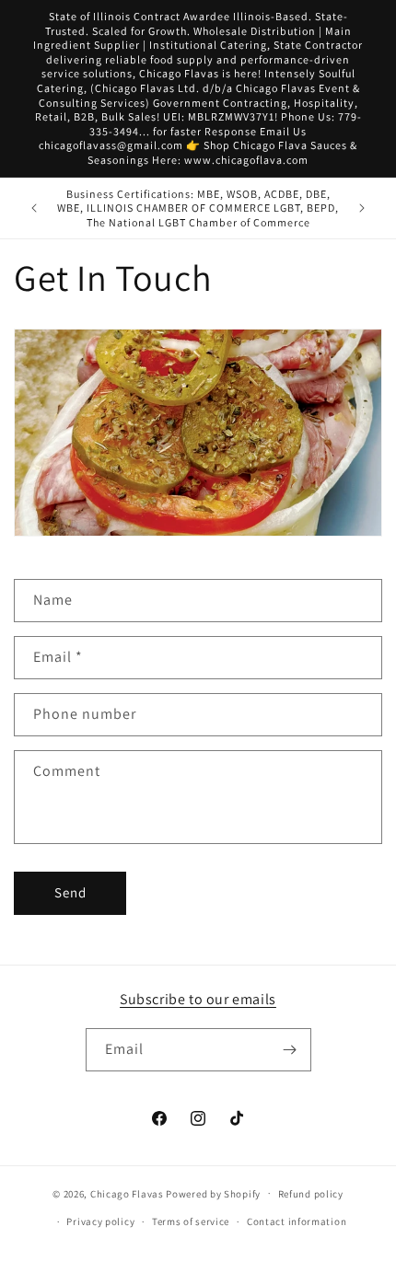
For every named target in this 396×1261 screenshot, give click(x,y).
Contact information (296, 1221)
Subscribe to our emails (198, 999)
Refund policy (311, 1193)
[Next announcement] (362, 208)
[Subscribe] (290, 1049)
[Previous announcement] (34, 208)
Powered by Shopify (213, 1192)
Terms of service (190, 1221)
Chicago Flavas (127, 1192)
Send (70, 892)
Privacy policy (100, 1221)
